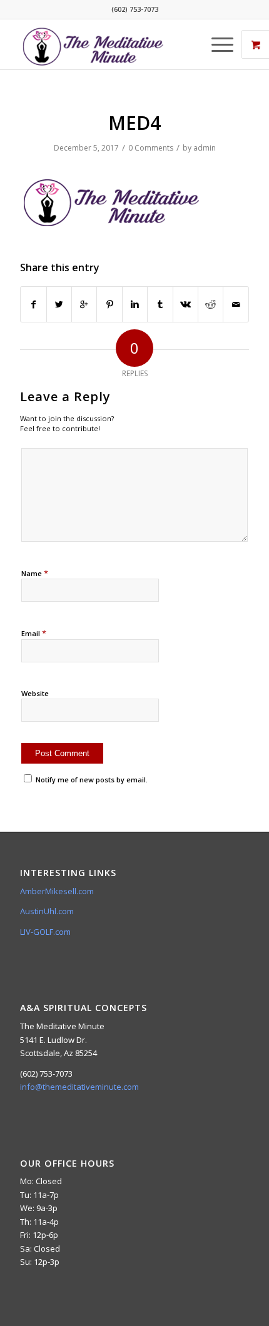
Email (33, 633)
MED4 (134, 123)
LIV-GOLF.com (45, 931)
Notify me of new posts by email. (92, 779)
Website (35, 693)
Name (34, 573)
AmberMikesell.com (57, 891)
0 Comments (150, 147)
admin (204, 147)
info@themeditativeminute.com (79, 1086)
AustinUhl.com (47, 911)
